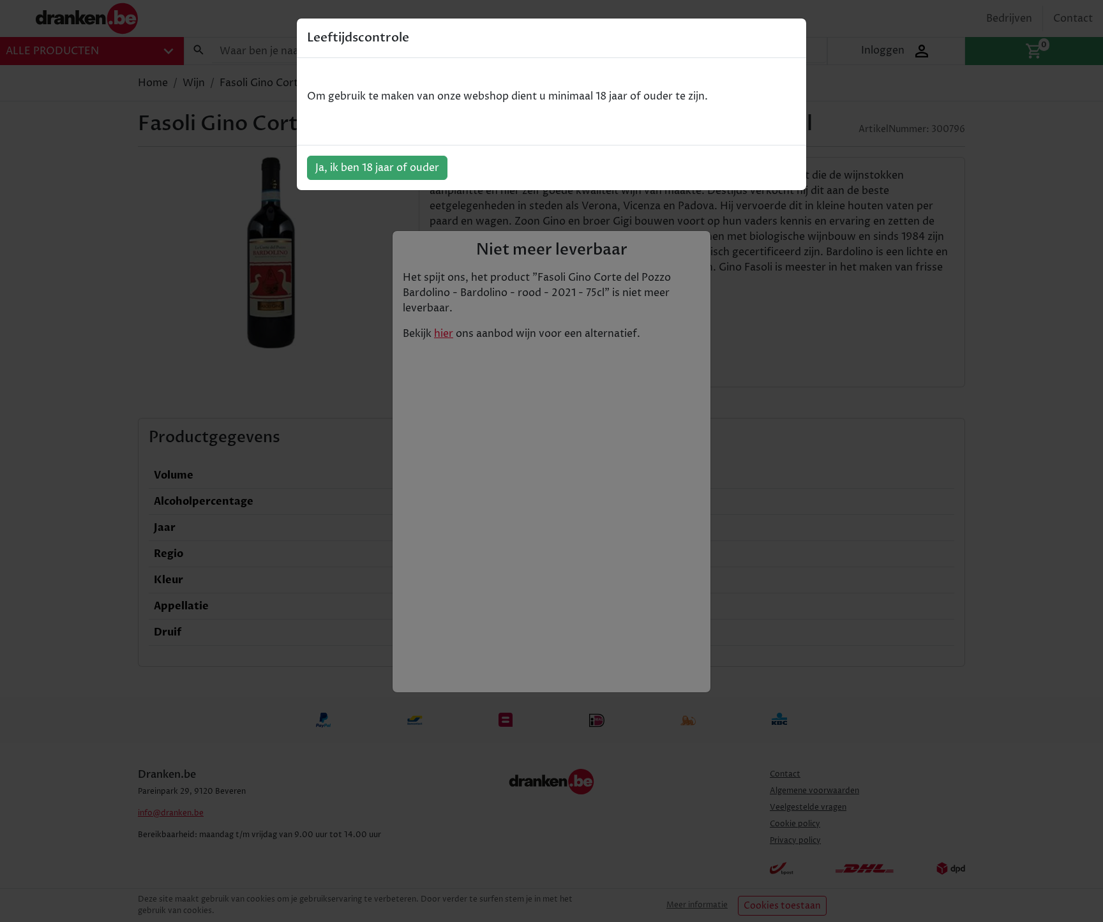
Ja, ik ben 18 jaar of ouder (377, 168)
